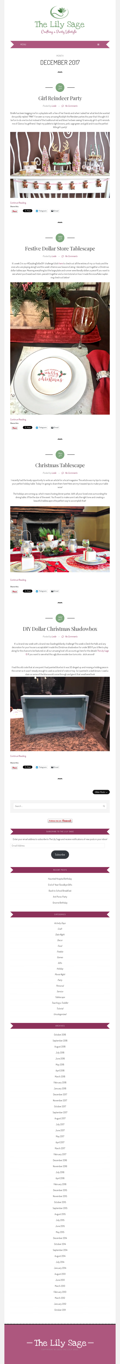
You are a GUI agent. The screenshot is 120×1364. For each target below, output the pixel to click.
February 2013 (60, 1291)
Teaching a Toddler (60, 1002)
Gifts (60, 962)
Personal (60, 985)
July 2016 (60, 1172)
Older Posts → (101, 792)
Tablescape (60, 997)
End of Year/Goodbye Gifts (60, 884)
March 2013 (60, 1285)
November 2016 (60, 1166)
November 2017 (60, 1100)
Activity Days (60, 923)
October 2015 (60, 1202)
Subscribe (60, 854)
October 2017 (60, 1106)
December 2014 (60, 1238)
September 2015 (60, 1208)
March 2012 (60, 1297)
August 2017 (60, 1118)
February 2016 (60, 1184)
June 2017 (60, 1130)
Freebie (60, 951)
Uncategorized (60, 1014)
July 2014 (60, 1262)
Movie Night (60, 974)
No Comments (71, 105)
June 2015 (60, 1226)
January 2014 (60, 1268)
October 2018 (60, 1034)
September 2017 (60, 1112)
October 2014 (60, 1244)
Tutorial (59, 1008)
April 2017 (60, 1142)
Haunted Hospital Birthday (60, 878)
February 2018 (60, 1082)
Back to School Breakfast (60, 890)
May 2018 (60, 1064)
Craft (60, 928)
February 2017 (60, 1154)
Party (60, 980)
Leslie (54, 105)
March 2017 (60, 1148)
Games (60, 957)
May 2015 (60, 1232)
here (61, 263)
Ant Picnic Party (60, 896)
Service (60, 991)
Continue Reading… (18, 202)
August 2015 (60, 1214)
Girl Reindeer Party (60, 98)
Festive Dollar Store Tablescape (60, 248)
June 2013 (60, 1279)
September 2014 (60, 1250)
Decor (59, 940)
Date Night (60, 934)
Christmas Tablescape (60, 465)
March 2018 (60, 1076)
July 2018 (60, 1052)
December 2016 (60, 1160)
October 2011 (60, 1309)
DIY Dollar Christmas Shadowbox (60, 629)
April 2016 (60, 1178)
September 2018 (60, 1040)
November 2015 (60, 1196)
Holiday (60, 968)
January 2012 (60, 1303)
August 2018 (60, 1046)
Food (60, 945)
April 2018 (60, 1070)
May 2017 (60, 1136)
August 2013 (60, 1273)
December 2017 (60, 1094)
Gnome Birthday (60, 902)
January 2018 (60, 1088)
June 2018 (60, 1058)
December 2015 (60, 1190)
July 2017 (60, 1124)
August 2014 (60, 1256)
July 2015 (60, 1220)
